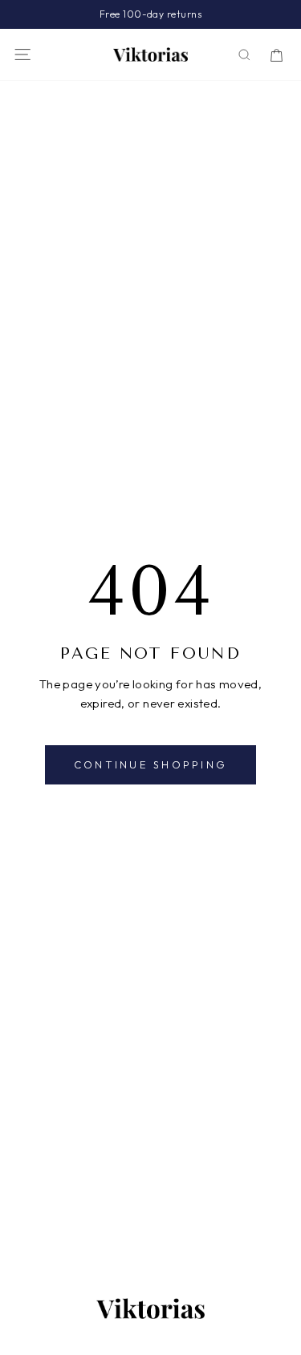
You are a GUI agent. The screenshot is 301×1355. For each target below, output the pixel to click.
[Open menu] (22, 54)
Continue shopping (150, 764)
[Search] (244, 55)
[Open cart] (276, 54)
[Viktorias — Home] (151, 54)
